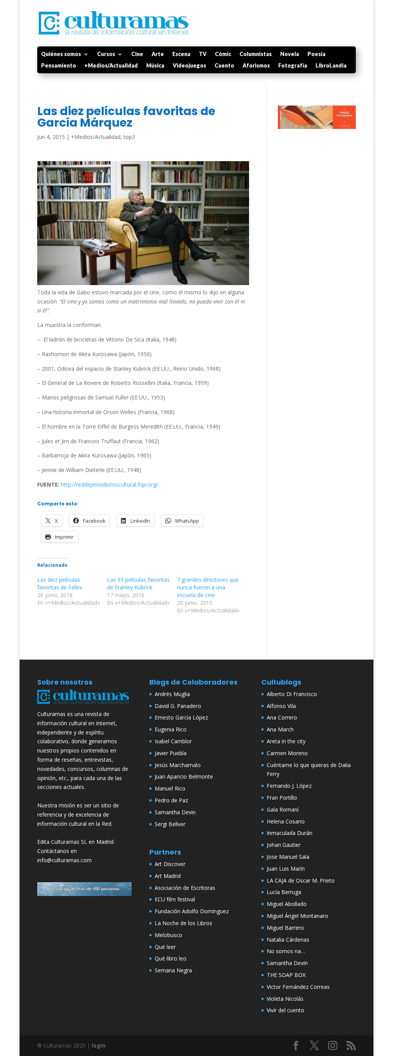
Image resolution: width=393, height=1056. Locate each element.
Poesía (316, 54)
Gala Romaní (283, 809)
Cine (137, 54)
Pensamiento (58, 66)
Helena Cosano (286, 821)
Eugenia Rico (171, 729)
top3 (129, 136)
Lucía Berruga (284, 892)
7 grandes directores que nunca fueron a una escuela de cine (208, 587)
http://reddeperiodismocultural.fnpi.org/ (109, 484)
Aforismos (256, 66)
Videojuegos (189, 66)
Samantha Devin (175, 812)
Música (155, 66)
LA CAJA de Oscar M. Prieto (301, 880)
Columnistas (255, 54)
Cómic (223, 54)
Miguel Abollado (287, 904)
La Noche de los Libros (183, 923)
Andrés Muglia (172, 694)
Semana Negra (173, 970)
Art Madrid (168, 875)
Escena (181, 54)
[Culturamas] (84, 704)
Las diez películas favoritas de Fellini (59, 583)
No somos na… (286, 951)
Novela (289, 54)
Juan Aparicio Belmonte (184, 776)
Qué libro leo (171, 958)
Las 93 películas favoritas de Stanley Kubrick (138, 583)
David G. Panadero (178, 706)
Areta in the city (286, 741)
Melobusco (168, 935)
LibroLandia (331, 66)
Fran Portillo (282, 797)
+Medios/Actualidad (111, 66)
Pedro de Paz (171, 800)
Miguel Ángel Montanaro (297, 915)
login (99, 1045)
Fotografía (292, 66)
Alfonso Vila (281, 706)
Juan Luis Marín (286, 868)
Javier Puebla (171, 753)
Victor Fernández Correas (298, 986)
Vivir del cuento (285, 1010)
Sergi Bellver (170, 824)
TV (202, 54)
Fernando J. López (289, 785)
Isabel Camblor (173, 741)
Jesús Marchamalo (178, 765)
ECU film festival (175, 899)
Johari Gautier (284, 844)
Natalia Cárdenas (288, 939)
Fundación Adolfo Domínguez (192, 911)
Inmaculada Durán (289, 833)
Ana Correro (282, 717)
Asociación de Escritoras (185, 887)
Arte (158, 54)
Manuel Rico (170, 788)
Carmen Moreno (287, 753)
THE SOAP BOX (286, 974)
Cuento (224, 66)
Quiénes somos (61, 54)
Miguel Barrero (285, 927)
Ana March (280, 729)
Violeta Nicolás (285, 998)
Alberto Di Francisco (292, 694)
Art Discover (170, 864)
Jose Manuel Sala (288, 856)
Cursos (106, 54)
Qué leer (165, 946)
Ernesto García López (181, 717)
